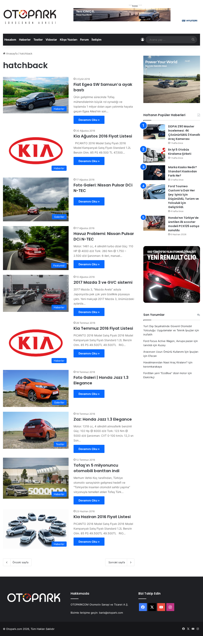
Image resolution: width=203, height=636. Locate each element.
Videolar (51, 39)
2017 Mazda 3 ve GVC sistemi (103, 282)
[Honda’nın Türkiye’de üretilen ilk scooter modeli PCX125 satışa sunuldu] (154, 223)
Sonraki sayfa (116, 562)
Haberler (25, 39)
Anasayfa (11, 53)
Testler (38, 39)
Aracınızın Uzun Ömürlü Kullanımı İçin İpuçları (170, 351)
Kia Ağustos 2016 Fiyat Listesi (103, 136)
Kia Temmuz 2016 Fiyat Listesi (103, 328)
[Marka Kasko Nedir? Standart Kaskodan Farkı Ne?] (154, 172)
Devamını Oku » (89, 119)
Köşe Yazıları (68, 39)
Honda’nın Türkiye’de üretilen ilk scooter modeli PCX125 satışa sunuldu (183, 224)
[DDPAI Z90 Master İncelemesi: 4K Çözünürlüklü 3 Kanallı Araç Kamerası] (154, 131)
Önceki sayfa (20, 562)
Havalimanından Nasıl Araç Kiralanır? (165, 362)
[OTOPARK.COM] (30, 17)
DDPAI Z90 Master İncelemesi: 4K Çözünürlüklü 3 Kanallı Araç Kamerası (184, 132)
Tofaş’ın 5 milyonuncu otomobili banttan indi (96, 468)
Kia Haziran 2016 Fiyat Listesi (102, 516)
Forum (84, 39)
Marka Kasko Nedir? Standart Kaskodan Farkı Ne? (182, 171)
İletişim (97, 39)
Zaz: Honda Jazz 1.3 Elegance (103, 419)
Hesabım (10, 39)
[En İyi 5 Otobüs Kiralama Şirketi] (154, 155)
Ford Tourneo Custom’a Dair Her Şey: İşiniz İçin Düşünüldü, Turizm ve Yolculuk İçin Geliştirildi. (183, 196)
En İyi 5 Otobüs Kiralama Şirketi (179, 152)
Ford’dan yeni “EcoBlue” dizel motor (165, 373)
